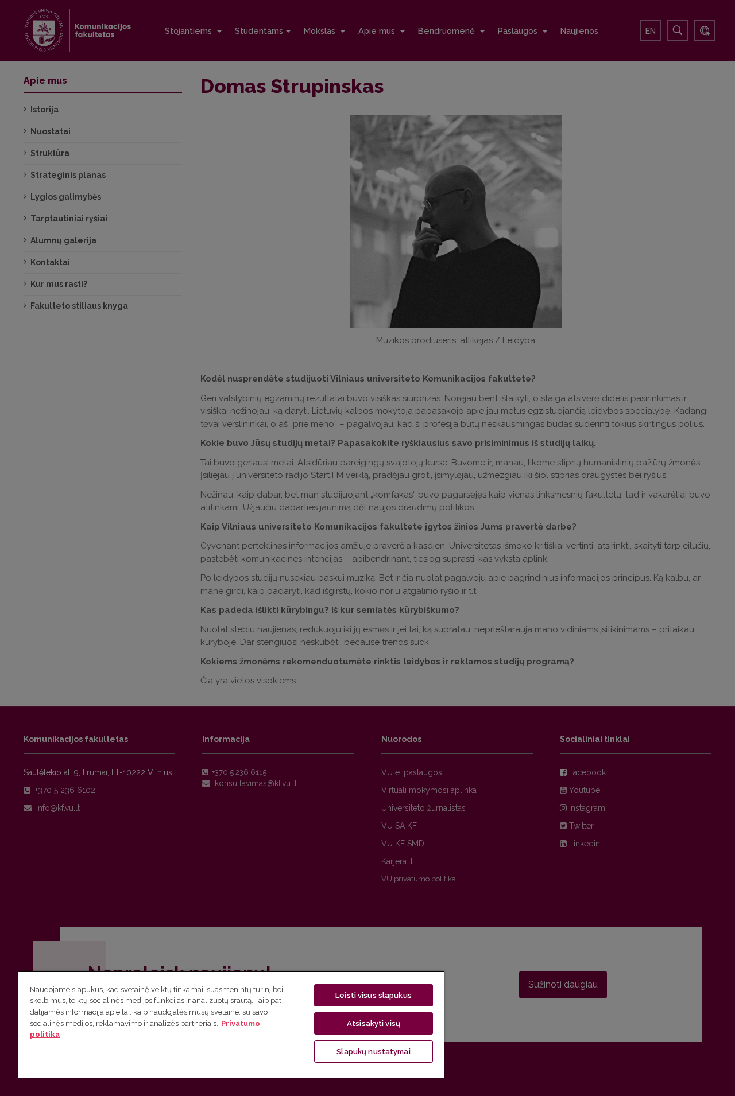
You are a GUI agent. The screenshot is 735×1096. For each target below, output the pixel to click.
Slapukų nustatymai (373, 1051)
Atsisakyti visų (373, 1023)
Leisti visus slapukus (373, 995)
